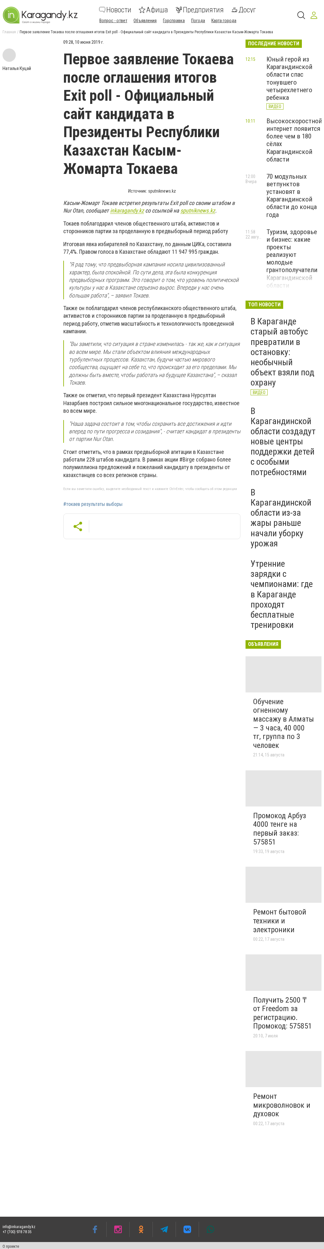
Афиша (157, 10)
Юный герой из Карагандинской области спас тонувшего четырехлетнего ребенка (289, 78)
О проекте (11, 1246)
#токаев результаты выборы (92, 504)
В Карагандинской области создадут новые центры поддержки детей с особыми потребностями (283, 441)
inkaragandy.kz (127, 210)
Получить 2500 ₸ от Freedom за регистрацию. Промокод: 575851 (282, 1013)
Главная (9, 32)
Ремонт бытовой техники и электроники (279, 921)
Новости (118, 10)
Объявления (145, 20)
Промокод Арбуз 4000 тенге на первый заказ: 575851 (279, 828)
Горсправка (174, 20)
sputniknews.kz (197, 210)
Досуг (247, 10)
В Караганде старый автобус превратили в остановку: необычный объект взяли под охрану (282, 352)
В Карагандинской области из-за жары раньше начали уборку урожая (281, 518)
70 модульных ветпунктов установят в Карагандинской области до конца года (291, 196)
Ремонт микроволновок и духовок (281, 1105)
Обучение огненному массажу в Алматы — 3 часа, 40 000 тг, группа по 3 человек (283, 723)
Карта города (223, 20)
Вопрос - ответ (113, 20)
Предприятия (203, 10)
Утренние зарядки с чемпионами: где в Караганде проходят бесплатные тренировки (282, 594)
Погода (198, 20)
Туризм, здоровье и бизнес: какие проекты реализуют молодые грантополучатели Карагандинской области (291, 258)
